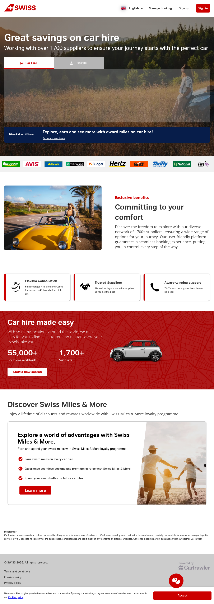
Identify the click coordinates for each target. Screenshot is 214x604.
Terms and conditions (54, 138)
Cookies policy (15, 597)
